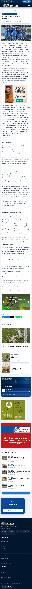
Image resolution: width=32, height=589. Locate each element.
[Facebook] (2, 1)
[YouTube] (7, 1)
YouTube (19, 531)
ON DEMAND (26, 1)
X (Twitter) (26, 531)
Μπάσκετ (3, 546)
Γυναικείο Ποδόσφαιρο (6, 563)
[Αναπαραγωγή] (3, 390)
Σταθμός (3, 570)
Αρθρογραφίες (4, 558)
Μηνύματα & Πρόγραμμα (10, 394)
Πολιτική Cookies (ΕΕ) (6, 577)
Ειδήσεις (3, 544)
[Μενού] (28, 5)
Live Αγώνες (3, 548)
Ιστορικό (3, 572)
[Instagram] (4, 1)
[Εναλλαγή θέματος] (11, 1)
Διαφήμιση (3, 575)
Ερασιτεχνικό (4, 560)
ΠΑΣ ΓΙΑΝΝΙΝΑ (4, 541)
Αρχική (3, 10)
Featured (8, 10)
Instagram (11, 531)
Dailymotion (11, 534)
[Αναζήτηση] (9, 1)
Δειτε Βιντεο (12, 510)
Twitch (4, 534)
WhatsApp (19, 317)
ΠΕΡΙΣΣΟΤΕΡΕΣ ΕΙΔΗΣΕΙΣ (15, 493)
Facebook (7, 317)
